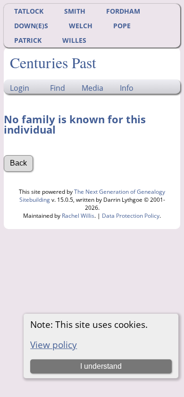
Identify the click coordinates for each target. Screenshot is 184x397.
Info (127, 88)
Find (57, 88)
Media (92, 88)
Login (19, 88)
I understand (101, 366)
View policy (53, 344)
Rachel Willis (78, 216)
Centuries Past (53, 62)
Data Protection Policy (130, 216)
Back (18, 163)
